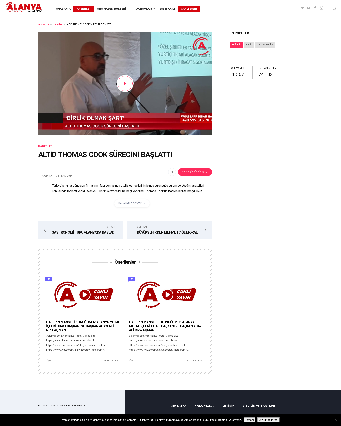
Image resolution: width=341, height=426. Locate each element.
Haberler (83, 8)
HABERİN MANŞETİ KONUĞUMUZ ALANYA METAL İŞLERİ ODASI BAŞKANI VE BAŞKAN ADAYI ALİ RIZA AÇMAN (83, 326)
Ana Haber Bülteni (111, 8)
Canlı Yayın (189, 8)
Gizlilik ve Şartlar (258, 405)
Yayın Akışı (167, 8)
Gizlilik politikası (268, 419)
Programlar (142, 8)
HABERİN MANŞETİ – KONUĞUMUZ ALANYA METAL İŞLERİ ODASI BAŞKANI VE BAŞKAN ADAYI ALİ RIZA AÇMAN (165, 326)
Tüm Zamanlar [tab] (265, 44)
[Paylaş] (172, 172)
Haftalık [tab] (236, 44)
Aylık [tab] (248, 44)
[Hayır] (336, 420)
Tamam (249, 419)
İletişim (227, 405)
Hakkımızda (204, 405)
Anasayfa (63, 8)
